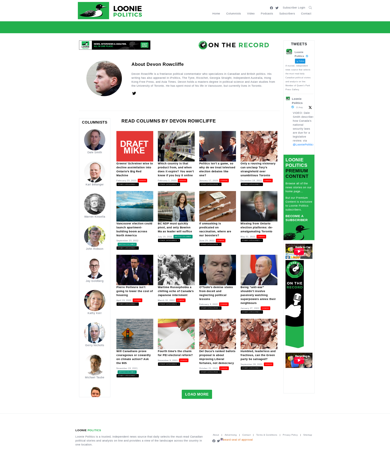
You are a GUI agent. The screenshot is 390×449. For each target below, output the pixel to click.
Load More (197, 394)
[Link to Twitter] (277, 8)
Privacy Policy (290, 435)
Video (251, 13)
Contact (306, 13)
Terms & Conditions (266, 435)
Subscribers (287, 13)
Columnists (233, 13)
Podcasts (267, 13)
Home (216, 13)
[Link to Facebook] (271, 8)
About (216, 435)
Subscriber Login (294, 7)
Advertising (231, 435)
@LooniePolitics (303, 144)
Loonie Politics (297, 101)
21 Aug (299, 107)
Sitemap (307, 435)
